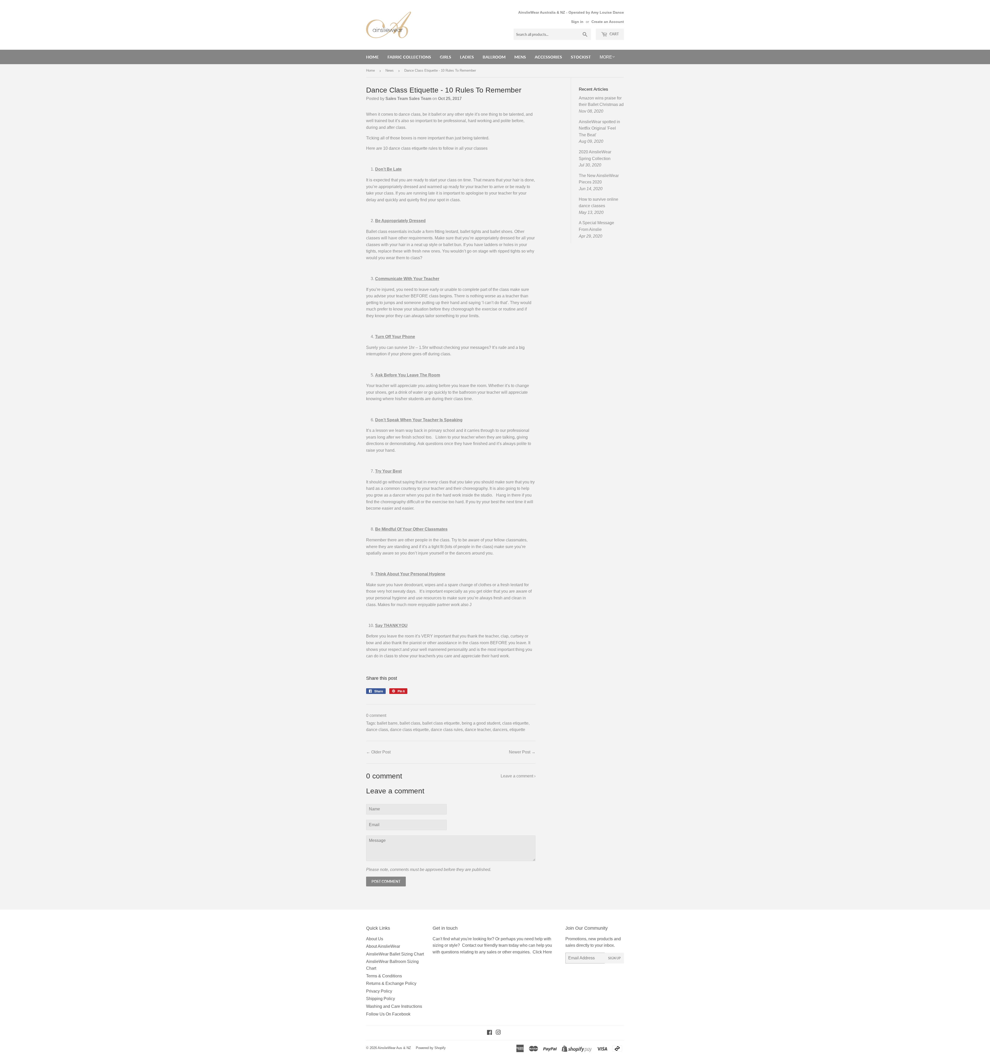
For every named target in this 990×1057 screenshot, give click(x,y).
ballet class (410, 723)
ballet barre (387, 723)
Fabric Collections (409, 56)
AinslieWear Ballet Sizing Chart (395, 954)
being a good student (481, 723)
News (389, 70)
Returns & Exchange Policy (391, 983)
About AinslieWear (383, 946)
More (606, 57)
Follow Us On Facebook (388, 1014)
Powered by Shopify (431, 1048)
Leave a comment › (518, 776)
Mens (520, 56)
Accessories (548, 56)
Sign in (577, 22)
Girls (445, 56)
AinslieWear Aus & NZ (394, 1048)
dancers (500, 729)
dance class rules (447, 729)
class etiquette (515, 723)
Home (372, 56)
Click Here (542, 952)
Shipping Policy (380, 998)
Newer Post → (522, 752)
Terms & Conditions (384, 976)
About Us (374, 939)
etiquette (517, 729)
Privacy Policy (379, 991)
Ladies (467, 56)
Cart (614, 34)
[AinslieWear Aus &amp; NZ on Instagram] (498, 1033)
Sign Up (614, 958)
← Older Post (378, 752)
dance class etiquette (409, 729)
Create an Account (607, 22)
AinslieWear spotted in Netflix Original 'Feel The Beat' (599, 128)
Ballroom (494, 56)
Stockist (581, 56)
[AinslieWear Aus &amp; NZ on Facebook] (489, 1033)
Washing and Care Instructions (394, 1006)
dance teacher (478, 729)
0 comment (376, 715)
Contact (469, 945)
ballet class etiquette (441, 723)
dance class (377, 729)
